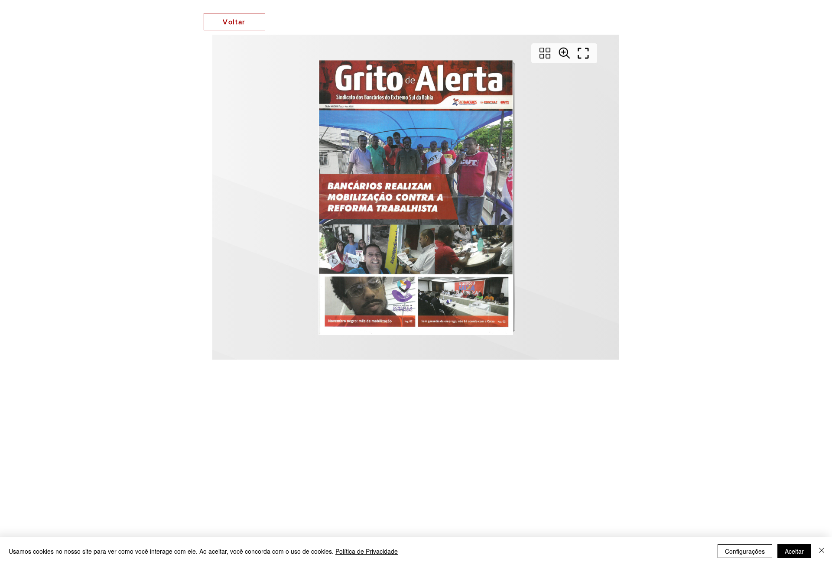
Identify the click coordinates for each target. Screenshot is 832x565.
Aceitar (794, 551)
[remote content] (416, 198)
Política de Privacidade (366, 551)
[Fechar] (821, 551)
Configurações (745, 551)
